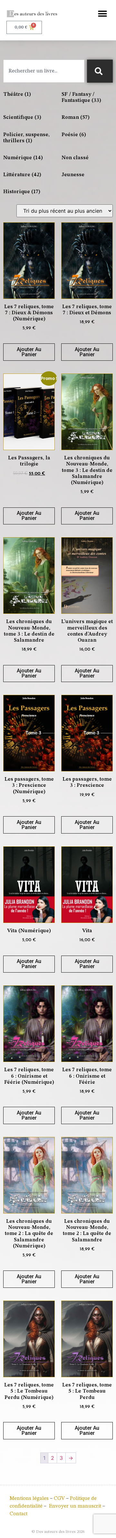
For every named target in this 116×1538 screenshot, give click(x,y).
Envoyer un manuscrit (75, 1506)
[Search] (100, 71)
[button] (102, 13)
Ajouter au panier (29, 352)
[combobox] (43, 71)
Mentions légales (29, 1498)
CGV (59, 1498)
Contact (18, 1514)
